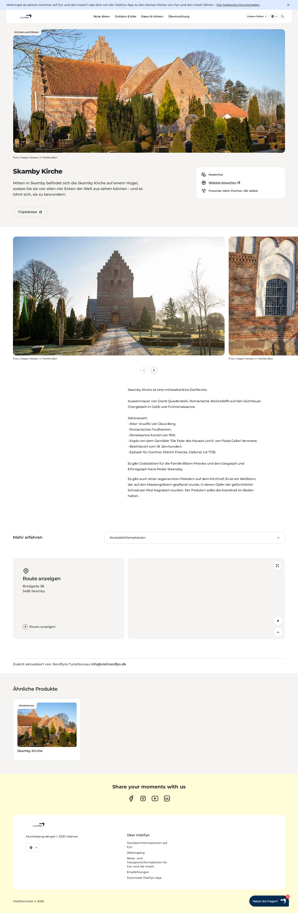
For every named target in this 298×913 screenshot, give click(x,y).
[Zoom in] (278, 621)
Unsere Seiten (255, 16)
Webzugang (136, 852)
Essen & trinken (152, 16)
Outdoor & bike (125, 16)
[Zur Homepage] (25, 16)
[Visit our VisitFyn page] (131, 798)
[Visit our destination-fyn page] (166, 798)
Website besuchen (222, 183)
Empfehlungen (138, 872)
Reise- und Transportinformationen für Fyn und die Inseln (147, 862)
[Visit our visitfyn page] (143, 798)
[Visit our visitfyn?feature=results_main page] (155, 798)
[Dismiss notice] (288, 5)
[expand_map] (277, 565)
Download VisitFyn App (144, 878)
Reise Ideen (101, 16)
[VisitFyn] (38, 824)
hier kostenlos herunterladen (238, 5)
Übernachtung (179, 16)
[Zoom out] (278, 632)
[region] (206, 598)
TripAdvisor (27, 212)
